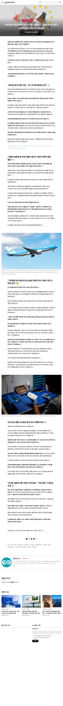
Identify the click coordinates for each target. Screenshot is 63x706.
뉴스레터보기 (38, 358)
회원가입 (24, 358)
